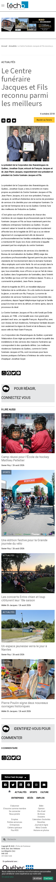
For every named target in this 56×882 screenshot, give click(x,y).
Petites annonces (14, 822)
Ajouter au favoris (44, 120)
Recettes (41, 822)
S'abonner (14, 806)
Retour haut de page (14, 777)
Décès (30, 798)
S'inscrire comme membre (14, 808)
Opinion (41, 808)
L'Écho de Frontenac (22, 846)
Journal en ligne (41, 825)
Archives (41, 814)
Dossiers (41, 817)
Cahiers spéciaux (14, 827)
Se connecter (14, 811)
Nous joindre (14, 814)
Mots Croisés (41, 827)
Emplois (40, 798)
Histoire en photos (41, 830)
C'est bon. (48, 878)
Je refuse (37, 878)
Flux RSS (14, 830)
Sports (33, 792)
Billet (41, 806)
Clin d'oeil (41, 811)
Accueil (4, 46)
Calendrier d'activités (41, 819)
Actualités (13, 46)
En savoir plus (8, 877)
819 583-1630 (7, 856)
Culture (44, 792)
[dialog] (28, 875)
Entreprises (17, 798)
